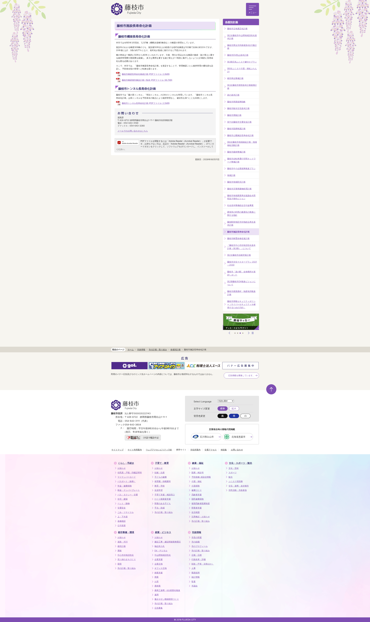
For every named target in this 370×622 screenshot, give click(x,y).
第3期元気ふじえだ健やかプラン (242, 62)
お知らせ (122, 468)
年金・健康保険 (125, 486)
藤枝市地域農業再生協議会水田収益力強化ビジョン (241, 197)
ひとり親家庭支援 (163, 499)
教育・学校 (160, 486)
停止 (252, 333)
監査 (194, 581)
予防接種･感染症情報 (201, 477)
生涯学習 (159, 490)
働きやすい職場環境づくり (167, 599)
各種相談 (122, 521)
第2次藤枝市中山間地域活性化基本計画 (242, 37)
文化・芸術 (234, 468)
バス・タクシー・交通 (128, 495)
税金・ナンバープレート (129, 490)
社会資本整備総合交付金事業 (240, 205)
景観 (120, 550)
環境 (120, 564)
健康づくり (197, 490)
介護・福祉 (197, 481)
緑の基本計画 (233, 95)
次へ (249, 333)
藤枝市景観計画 (234, 115)
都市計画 (122, 546)
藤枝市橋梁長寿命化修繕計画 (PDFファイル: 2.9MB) (146, 74)
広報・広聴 (197, 555)
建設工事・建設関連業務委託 (168, 542)
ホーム (131, 349)
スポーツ (233, 472)
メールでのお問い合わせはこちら (133, 131)
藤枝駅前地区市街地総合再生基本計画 (241, 223)
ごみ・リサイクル (126, 512)
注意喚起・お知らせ (201, 516)
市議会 (195, 586)
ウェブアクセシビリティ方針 (159, 449)
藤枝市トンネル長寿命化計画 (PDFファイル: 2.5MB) (146, 103)
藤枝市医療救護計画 (236, 128)
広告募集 (159, 608)
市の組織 (196, 542)
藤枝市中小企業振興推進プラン (241, 168)
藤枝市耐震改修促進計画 (238, 238)
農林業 (158, 586)
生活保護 (196, 512)
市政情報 (141, 349)
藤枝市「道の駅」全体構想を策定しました (241, 273)
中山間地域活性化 (163, 555)
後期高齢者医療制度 (201, 503)
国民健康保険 (198, 499)
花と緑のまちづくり (127, 559)
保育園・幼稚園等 (163, 481)
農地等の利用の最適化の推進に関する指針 (241, 213)
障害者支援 (197, 508)
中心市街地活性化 (126, 555)
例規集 (224, 449)
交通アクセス (211, 449)
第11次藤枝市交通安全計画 (239, 122)
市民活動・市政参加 (238, 490)
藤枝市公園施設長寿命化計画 (240, 135)
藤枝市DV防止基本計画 (237, 55)
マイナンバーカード (127, 477)
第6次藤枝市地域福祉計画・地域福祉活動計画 (242, 143)
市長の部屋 (197, 537)
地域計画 (231, 175)
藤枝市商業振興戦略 (236, 101)
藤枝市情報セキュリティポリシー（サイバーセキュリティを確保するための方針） (241, 304)
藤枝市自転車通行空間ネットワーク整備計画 (241, 160)
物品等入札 (160, 546)
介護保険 (196, 486)
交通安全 (122, 508)
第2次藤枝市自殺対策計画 (239, 255)
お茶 (157, 581)
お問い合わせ (237, 449)
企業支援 (159, 559)
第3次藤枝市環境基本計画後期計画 (242, 86)
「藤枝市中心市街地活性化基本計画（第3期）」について (241, 247)
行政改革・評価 (199, 559)
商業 (157, 577)
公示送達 (122, 525)
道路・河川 (123, 542)
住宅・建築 (123, 499)
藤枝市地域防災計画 (236, 182)
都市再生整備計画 (235, 78)
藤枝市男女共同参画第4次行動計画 (242, 47)
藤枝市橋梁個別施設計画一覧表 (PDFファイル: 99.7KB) (147, 80)
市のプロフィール (200, 546)
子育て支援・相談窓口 (165, 495)
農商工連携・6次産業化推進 (167, 590)
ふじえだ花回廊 (236, 481)
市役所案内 (195, 449)
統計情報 (196, 577)
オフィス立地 (161, 568)
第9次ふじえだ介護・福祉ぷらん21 (242, 70)
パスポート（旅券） (127, 481)
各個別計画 (231, 22)
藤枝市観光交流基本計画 (238, 108)
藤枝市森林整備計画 (236, 152)
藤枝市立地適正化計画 (237, 28)
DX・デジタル (161, 550)
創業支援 (159, 573)
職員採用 (196, 573)
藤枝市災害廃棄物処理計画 (239, 188)
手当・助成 (160, 508)
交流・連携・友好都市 (239, 486)
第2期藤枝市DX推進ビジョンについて (241, 283)
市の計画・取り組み (158, 349)
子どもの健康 (161, 477)
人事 (194, 568)
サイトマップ (117, 449)
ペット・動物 (124, 503)
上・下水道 (123, 516)
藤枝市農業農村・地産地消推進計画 (241, 293)
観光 (231, 477)
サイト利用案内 (135, 449)
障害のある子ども (163, 503)
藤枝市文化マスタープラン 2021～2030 (242, 263)
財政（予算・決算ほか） (203, 564)
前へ (229, 333)
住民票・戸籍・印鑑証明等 (130, 472)
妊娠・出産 (160, 472)
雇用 (157, 595)
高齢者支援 (197, 495)
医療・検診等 (198, 472)
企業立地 (159, 564)
